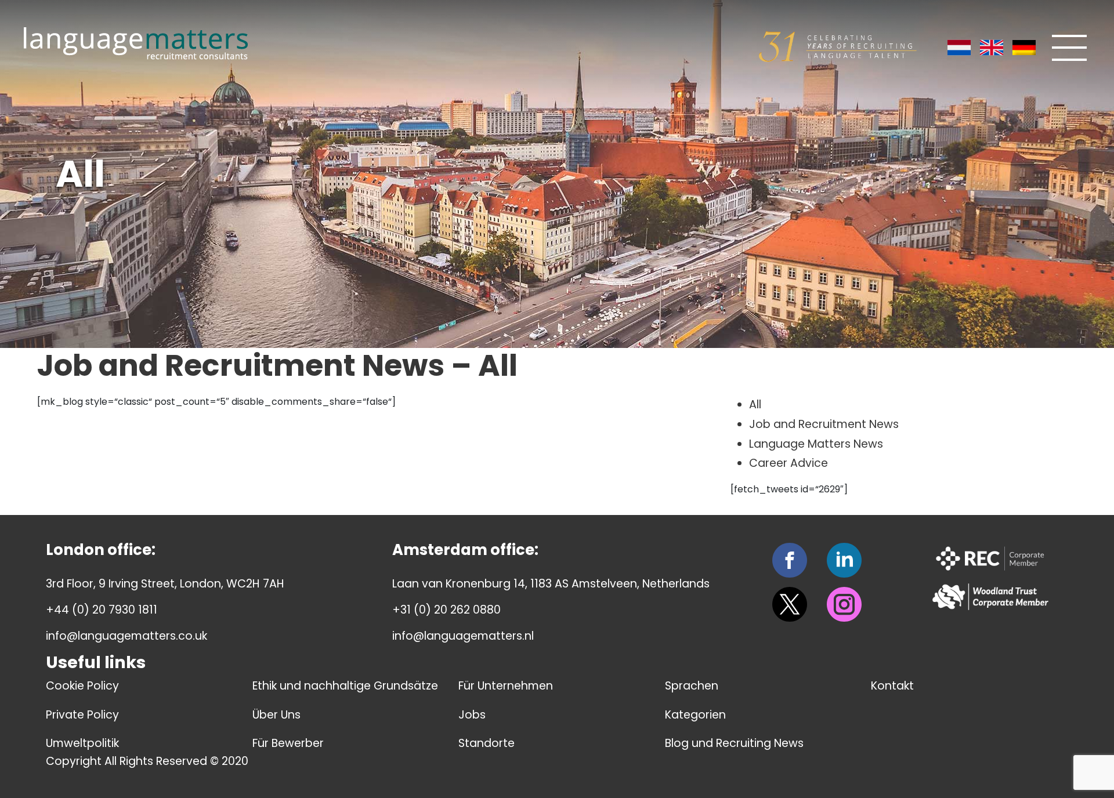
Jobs (472, 715)
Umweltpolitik (82, 743)
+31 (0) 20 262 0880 (446, 610)
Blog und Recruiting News (734, 743)
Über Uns (276, 715)
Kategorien (695, 715)
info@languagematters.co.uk (126, 636)
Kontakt (892, 686)
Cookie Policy (82, 686)
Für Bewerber (288, 743)
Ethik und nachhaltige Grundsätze (345, 686)
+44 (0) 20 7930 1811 (101, 610)
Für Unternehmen (505, 686)
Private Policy (82, 715)
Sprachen (691, 686)
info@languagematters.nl (463, 636)
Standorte (486, 743)
